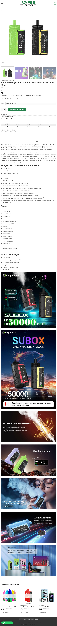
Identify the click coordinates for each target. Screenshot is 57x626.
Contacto (38, 622)
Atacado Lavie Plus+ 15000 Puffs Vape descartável (28, 607)
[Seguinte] (53, 37)
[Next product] (2, 90)
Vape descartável (9, 80)
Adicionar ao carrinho (17, 110)
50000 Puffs (8, 118)
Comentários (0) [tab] (33, 141)
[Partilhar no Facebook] (5, 131)
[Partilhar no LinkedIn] (15, 131)
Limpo (55, 100)
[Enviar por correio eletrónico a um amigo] (10, 131)
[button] (2, 3)
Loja (20, 622)
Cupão (33, 622)
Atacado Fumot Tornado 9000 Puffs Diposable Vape (9, 607)
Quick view (5, 613)
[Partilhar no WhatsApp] (2, 131)
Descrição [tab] (9, 141)
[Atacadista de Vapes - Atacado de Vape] (28, 3)
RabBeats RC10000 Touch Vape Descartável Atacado (46, 607)
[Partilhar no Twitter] (7, 131)
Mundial (29, 622)
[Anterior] (4, 37)
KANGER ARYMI (7, 120)
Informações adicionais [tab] (20, 141)
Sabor (2, 103)
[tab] (45, 141)
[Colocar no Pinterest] (12, 131)
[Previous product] (5, 90)
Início (2, 80)
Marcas (24, 622)
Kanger (12, 118)
